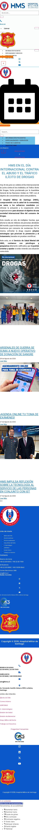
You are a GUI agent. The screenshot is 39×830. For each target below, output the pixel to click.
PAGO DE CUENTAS (13, 143)
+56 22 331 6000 (19, 151)
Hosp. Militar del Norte (8, 720)
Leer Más (3, 361)
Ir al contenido (5, 801)
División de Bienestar (7, 716)
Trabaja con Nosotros (8, 724)
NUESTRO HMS (10, 58)
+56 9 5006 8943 (18, 567)
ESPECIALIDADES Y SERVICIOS (14, 53)
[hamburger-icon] (36, 28)
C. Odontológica (6, 709)
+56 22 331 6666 (5, 567)
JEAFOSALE (4, 705)
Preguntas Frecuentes (19, 729)
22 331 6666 (4, 676)
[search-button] (1, 17)
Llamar (7, 28)
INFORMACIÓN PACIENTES (13, 51)
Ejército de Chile (5, 698)
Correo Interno (5, 701)
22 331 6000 (4, 669)
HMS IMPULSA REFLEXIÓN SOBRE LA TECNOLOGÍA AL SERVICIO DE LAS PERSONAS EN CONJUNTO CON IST (18, 486)
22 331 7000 (14, 669)
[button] (11, 803)
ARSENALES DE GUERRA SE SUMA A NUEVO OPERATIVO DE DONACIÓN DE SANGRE (17, 351)
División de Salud (6, 712)
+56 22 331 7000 (19, 157)
